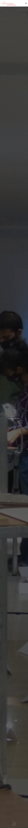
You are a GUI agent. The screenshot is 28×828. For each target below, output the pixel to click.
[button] (26, 3)
